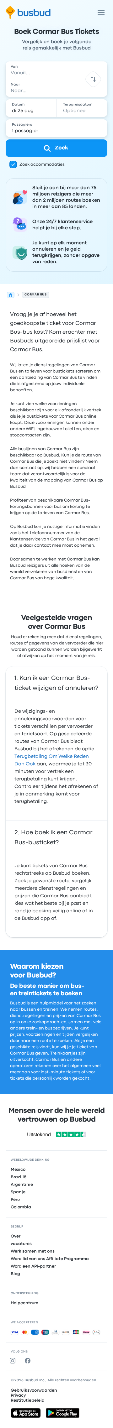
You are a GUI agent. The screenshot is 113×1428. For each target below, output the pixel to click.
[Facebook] (29, 1360)
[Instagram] (14, 1360)
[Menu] (101, 12)
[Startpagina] (10, 295)
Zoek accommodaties (42, 164)
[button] (93, 79)
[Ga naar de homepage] (28, 12)
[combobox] (56, 70)
